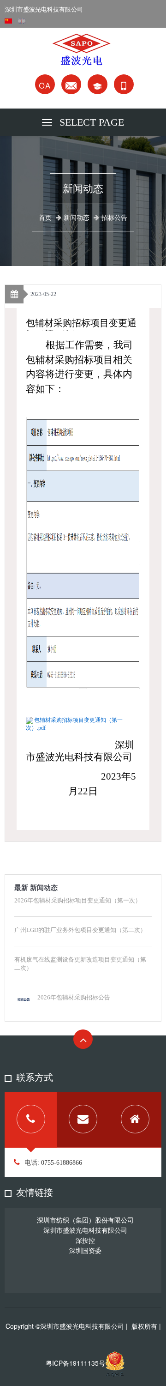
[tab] (31, 1120)
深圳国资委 (85, 1250)
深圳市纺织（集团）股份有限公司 (85, 1219)
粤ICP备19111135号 (75, 1363)
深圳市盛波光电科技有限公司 (85, 1230)
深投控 (85, 1240)
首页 (45, 217)
